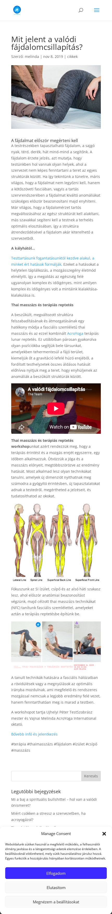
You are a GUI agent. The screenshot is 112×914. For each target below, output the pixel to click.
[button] (104, 833)
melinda (32, 56)
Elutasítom (56, 887)
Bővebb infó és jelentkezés (34, 734)
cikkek (72, 56)
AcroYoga (75, 333)
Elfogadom (56, 873)
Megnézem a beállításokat (56, 901)
